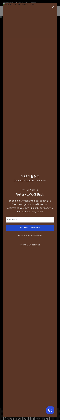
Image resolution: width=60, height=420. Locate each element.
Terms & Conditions (30, 244)
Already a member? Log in (30, 235)
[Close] (53, 6)
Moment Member (30, 200)
